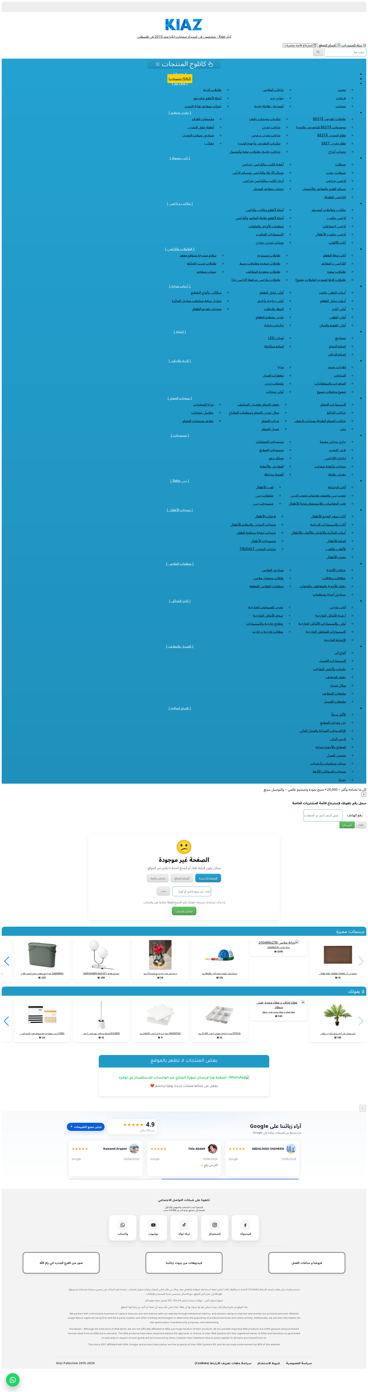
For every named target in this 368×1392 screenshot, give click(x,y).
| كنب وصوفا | (179, 158)
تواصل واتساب (184, 911)
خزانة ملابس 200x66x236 (278, 947)
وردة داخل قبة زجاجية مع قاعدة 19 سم (160, 973)
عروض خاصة (158, 878)
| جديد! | (180, 74)
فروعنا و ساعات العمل (307, 1263)
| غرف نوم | (179, 83)
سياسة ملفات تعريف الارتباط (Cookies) (223, 1363)
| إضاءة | (179, 331)
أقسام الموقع (327, 45)
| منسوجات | (179, 435)
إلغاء (361, 825)
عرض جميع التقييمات (86, 1127)
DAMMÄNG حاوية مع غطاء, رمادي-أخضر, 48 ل (42, 973)
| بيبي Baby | (180, 480)
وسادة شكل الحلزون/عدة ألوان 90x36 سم (219, 973)
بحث (163, 891)
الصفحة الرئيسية (208, 878)
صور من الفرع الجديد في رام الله (61, 1263)
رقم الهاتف (354, 815)
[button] (7, 961)
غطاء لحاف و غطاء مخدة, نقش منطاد (278, 1011)
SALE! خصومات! (180, 78)
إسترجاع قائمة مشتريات (298, 45)
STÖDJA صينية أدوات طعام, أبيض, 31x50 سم (219, 1033)
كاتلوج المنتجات (184, 63)
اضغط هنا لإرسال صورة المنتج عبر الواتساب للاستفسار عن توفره (173, 1078)
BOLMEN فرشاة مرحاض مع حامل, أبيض (101, 1033)
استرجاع (347, 825)
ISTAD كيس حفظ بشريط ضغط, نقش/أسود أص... (42, 1033)
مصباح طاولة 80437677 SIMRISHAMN (101, 973)
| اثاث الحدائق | (180, 600)
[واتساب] (13, 1380)
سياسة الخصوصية (299, 1363)
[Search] (318, 52)
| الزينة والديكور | (179, 360)
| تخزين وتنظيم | (179, 112)
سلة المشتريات (352, 45)
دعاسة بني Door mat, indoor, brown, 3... (338, 973)
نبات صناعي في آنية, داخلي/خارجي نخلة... (337, 1033)
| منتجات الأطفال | (180, 509)
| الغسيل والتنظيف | (180, 646)
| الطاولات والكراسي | (180, 248)
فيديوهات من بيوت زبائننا (184, 1263)
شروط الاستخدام (268, 1363)
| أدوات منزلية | (180, 286)
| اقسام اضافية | (179, 708)
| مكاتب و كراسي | (180, 203)
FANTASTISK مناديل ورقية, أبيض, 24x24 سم (160, 1033)
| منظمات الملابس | (180, 563)
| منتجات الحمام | (179, 398)
